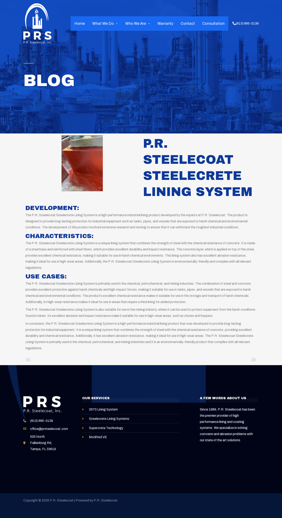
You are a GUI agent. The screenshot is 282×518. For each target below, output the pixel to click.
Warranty (165, 23)
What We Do (103, 23)
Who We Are (135, 23)
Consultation (213, 23)
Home (79, 23)
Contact (188, 23)
